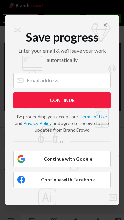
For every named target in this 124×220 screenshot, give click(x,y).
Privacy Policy (37, 123)
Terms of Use (93, 116)
